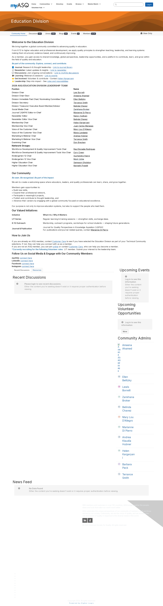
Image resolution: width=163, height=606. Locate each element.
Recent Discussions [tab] (21, 270)
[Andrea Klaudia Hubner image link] (119, 437)
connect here (26, 258)
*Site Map (21, 595)
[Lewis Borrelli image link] (119, 386)
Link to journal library (62, 67)
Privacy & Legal (23, 576)
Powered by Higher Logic (81, 603)
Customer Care (59, 241)
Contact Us (21, 588)
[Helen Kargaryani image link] (119, 450)
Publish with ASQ (23, 581)
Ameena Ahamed (81, 96)
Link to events (51, 75)
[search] (115, 4)
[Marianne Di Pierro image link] (119, 426)
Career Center (22, 578)
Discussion (35, 33)
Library (50, 33)
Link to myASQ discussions (66, 73)
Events (75, 33)
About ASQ (21, 574)
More (125, 331)
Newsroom (21, 597)
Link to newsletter (58, 70)
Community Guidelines (25, 583)
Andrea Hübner (81, 136)
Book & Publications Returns (28, 585)
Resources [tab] (37, 270)
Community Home (18, 33)
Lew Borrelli (79, 92)
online (55, 246)
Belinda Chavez (80, 106)
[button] (46, 4)
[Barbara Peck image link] (119, 464)
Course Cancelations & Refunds (29, 590)
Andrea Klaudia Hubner (126, 441)
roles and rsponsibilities (57, 81)
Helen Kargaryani (66, 78)
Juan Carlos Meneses (83, 126)
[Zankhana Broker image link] (119, 396)
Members (89, 33)
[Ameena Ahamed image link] (119, 357)
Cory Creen (79, 152)
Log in (149, 4)
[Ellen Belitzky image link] (119, 376)
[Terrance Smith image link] (119, 474)
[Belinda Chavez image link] (119, 406)
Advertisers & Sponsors (26, 592)
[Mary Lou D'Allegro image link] (119, 416)
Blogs (63, 33)
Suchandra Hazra (82, 156)
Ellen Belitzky (80, 99)
